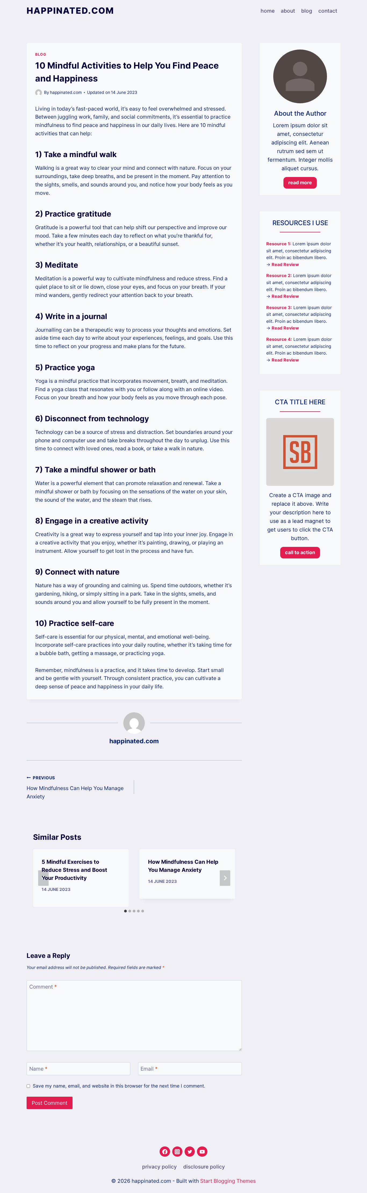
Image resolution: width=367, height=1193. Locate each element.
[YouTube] (202, 1151)
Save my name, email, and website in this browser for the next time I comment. (119, 1086)
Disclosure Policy (204, 1166)
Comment (43, 986)
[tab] (125, 911)
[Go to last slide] (43, 878)
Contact (327, 11)
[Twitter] (190, 1151)
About (288, 11)
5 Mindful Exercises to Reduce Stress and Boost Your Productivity (74, 870)
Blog (306, 11)
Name (38, 1069)
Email (149, 1069)
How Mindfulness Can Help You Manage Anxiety (75, 787)
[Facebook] (165, 1151)
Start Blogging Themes (228, 1181)
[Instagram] (177, 1151)
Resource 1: (278, 243)
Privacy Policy (159, 1166)
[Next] (225, 878)
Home (268, 11)
